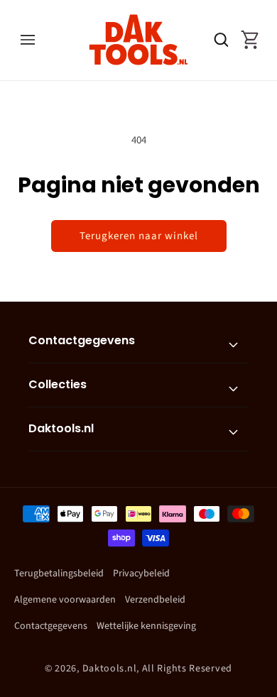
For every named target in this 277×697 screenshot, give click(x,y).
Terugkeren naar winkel (139, 236)
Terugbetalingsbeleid (59, 573)
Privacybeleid (141, 573)
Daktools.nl (109, 669)
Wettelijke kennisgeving (146, 626)
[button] (27, 40)
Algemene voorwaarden (65, 600)
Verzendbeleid (155, 600)
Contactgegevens (50, 626)
